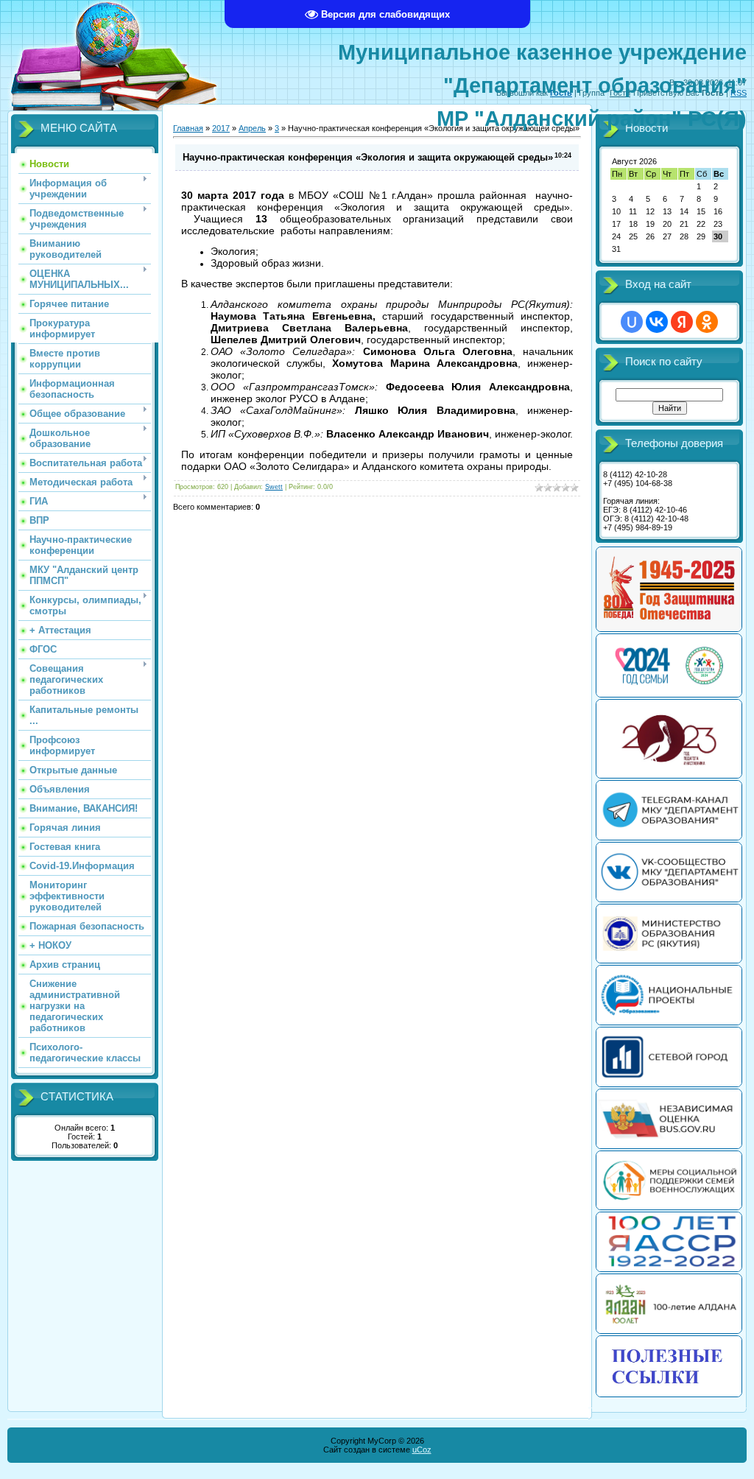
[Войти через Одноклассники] (707, 322)
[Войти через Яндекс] (682, 322)
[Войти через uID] (632, 322)
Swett (274, 487)
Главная (188, 128)
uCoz (421, 1449)
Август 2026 (634, 161)
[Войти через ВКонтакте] (657, 322)
